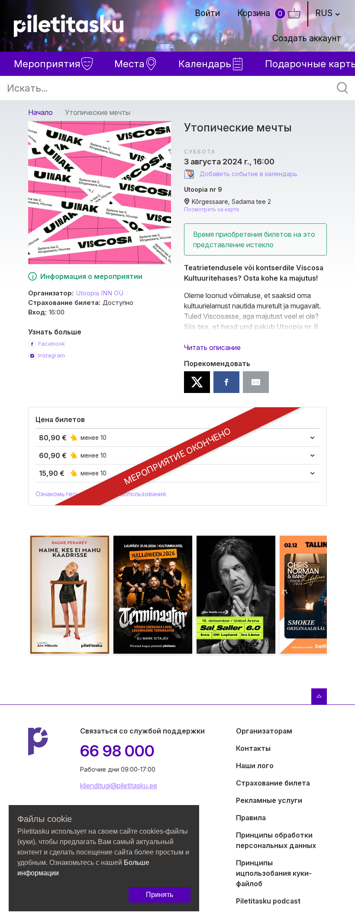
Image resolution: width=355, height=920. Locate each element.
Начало (40, 112)
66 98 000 (117, 750)
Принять (159, 894)
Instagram (51, 355)
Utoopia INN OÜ (99, 293)
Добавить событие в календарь (247, 173)
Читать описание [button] (212, 347)
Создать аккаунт (306, 38)
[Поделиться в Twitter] (197, 382)
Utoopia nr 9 (203, 189)
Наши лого (255, 765)
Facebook (51, 343)
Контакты (253, 748)
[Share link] (256, 382)
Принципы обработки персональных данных (276, 840)
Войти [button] (207, 13)
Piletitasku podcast (268, 901)
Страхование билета (273, 783)
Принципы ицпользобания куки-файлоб (274, 873)
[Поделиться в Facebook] (226, 382)
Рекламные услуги (269, 800)
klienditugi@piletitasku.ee (118, 785)
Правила (251, 817)
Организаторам (264, 731)
